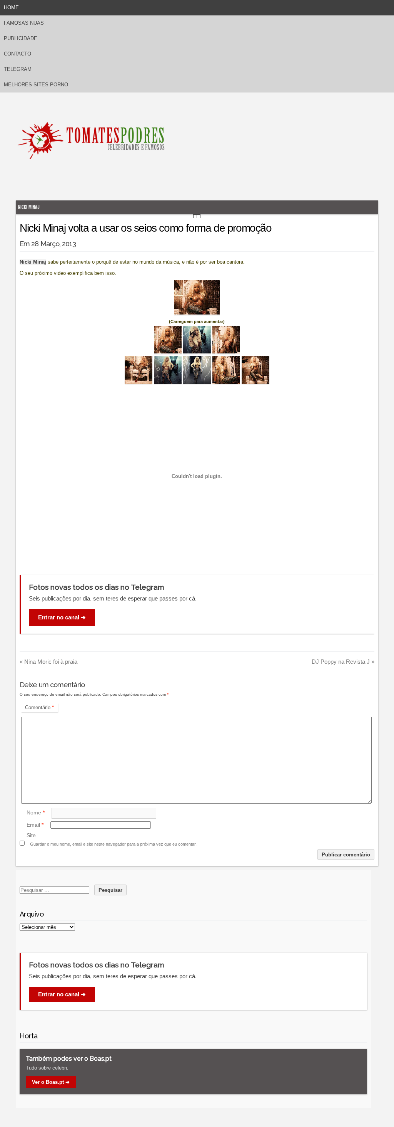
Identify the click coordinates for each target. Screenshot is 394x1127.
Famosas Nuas (24, 23)
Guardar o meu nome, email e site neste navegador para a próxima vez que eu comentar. (113, 844)
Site (31, 835)
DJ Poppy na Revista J (343, 661)
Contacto (17, 54)
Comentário (39, 707)
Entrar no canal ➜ (62, 617)
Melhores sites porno (36, 84)
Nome (36, 813)
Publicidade (20, 38)
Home (11, 7)
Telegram (18, 69)
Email (35, 825)
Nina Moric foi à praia (48, 661)
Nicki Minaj (29, 207)
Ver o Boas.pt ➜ (51, 1082)
